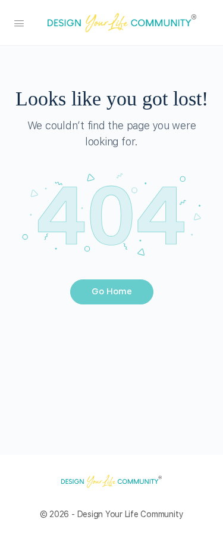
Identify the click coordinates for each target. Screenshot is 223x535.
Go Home (112, 291)
